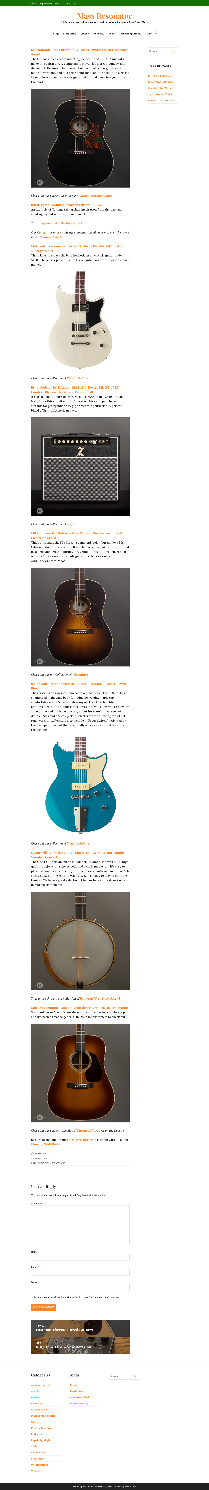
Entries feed (77, 1391)
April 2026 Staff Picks (161, 94)
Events (113, 33)
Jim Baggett (40, 205)
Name (35, 1251)
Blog (56, 33)
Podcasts (98, 33)
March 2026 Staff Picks (161, 100)
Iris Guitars (80, 674)
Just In (58, 3)
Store (34, 3)
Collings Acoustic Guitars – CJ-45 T (78, 205)
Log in (74, 1385)
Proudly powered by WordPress (88, 1486)
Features (36, 1403)
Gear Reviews (39, 1409)
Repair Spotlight (131, 33)
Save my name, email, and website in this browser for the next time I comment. (77, 1297)
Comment (37, 1203)
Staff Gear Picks (42, 1163)
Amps (71, 524)
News (34, 1422)
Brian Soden (40, 387)
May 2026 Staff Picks (160, 88)
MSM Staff (40, 1153)
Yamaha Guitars (78, 843)
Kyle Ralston (40, 50)
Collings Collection (52, 237)
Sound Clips (38, 1452)
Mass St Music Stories (44, 1415)
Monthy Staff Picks (45, 1144)
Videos (84, 33)
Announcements (40, 1385)
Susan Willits (41, 852)
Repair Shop (46, 3)
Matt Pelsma (40, 246)
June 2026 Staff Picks (160, 82)
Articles (35, 1391)
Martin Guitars (87, 1130)
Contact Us (69, 3)
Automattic (130, 1486)
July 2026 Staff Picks (160, 76)
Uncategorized (39, 1464)
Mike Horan (40, 533)
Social (34, 1446)
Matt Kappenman (44, 1008)
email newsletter (80, 1140)
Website (35, 1282)
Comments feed (79, 1397)
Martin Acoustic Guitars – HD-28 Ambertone (94, 1008)
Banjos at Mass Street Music (99, 998)
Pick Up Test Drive (42, 1428)
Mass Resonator (104, 16)
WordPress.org (79, 1403)
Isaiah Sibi (39, 684)
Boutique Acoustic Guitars (95, 196)
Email (35, 1267)
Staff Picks (69, 33)
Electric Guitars (77, 378)
